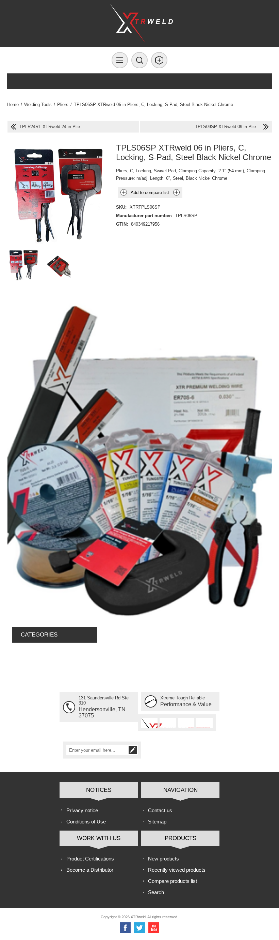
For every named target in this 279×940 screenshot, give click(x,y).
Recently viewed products (177, 870)
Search (156, 892)
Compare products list (172, 881)
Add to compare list (150, 192)
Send (133, 750)
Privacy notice (82, 810)
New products (163, 858)
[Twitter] (139, 927)
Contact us (160, 810)
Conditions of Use (86, 821)
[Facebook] (125, 927)
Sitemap (157, 821)
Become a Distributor (89, 870)
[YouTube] (153, 927)
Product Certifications (90, 858)
